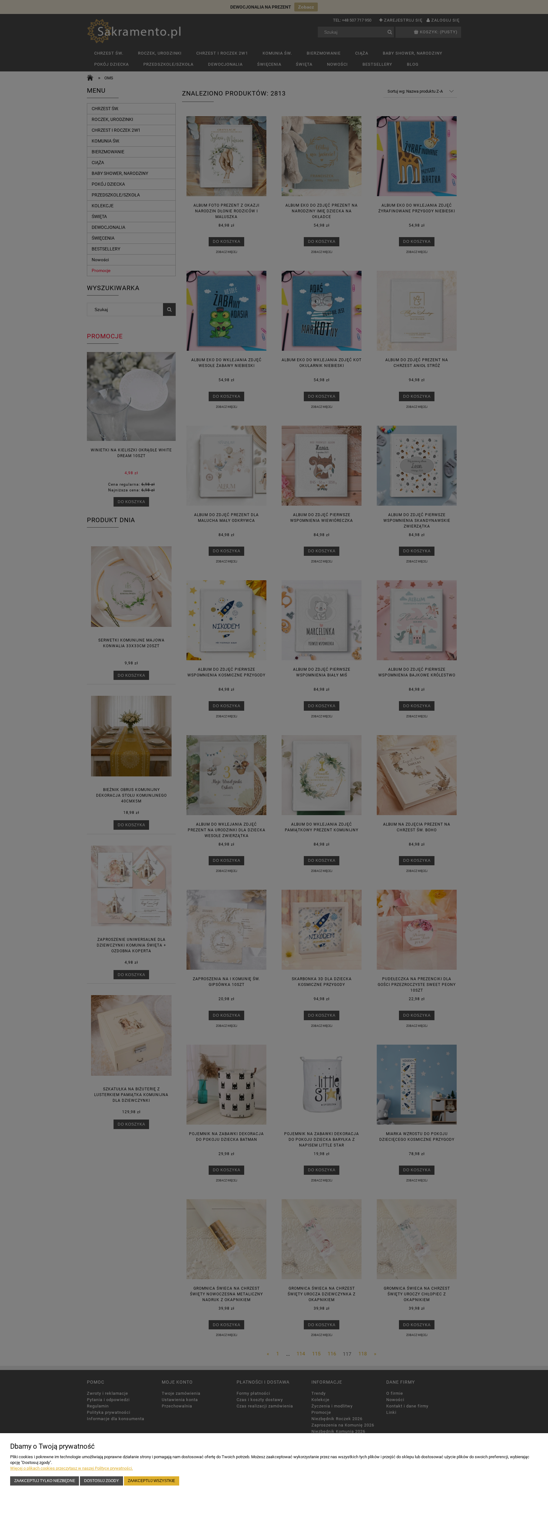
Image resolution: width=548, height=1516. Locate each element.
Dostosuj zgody (101, 1481)
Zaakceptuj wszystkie (151, 1481)
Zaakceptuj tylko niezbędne (44, 1481)
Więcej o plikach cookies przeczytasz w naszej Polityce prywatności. (71, 1468)
